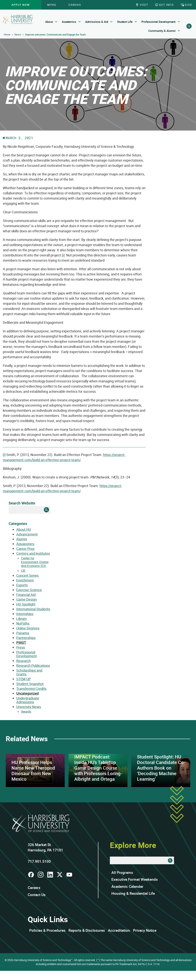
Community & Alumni (162, 31)
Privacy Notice (144, 930)
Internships (24, 613)
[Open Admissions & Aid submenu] (111, 21)
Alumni (21, 539)
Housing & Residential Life (133, 893)
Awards (26, 711)
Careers (34, 887)
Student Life (124, 22)
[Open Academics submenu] (79, 21)
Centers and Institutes (33, 553)
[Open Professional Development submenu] (179, 21)
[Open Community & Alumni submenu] (179, 30)
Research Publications (33, 665)
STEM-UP (23, 679)
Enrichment (25, 580)
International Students (33, 609)
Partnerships (26, 637)
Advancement (27, 534)
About (49, 22)
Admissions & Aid (96, 22)
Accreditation (119, 930)
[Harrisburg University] (18, 19)
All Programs (122, 872)
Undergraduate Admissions (27, 700)
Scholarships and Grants (29, 672)
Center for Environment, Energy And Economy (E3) (35, 562)
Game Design (26, 599)
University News (28, 706)
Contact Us (37, 894)
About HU (23, 529)
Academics (69, 22)
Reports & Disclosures (87, 930)
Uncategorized (27, 693)
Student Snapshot (30, 683)
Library (21, 618)
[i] (63, 255)
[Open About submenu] (56, 21)
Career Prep (25, 548)
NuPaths (22, 623)
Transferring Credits (31, 688)
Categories (18, 523)
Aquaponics (25, 543)
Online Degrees (27, 628)
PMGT (21, 642)
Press (20, 647)
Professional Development (158, 22)
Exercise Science (29, 589)
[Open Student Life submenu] (135, 21)
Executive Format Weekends (134, 879)
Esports (22, 585)
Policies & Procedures (47, 930)
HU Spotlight (25, 604)
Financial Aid (26, 594)
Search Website (22, 503)
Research (23, 660)
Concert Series (27, 575)
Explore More (133, 845)
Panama (22, 633)
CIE (23, 571)
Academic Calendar (127, 886)
